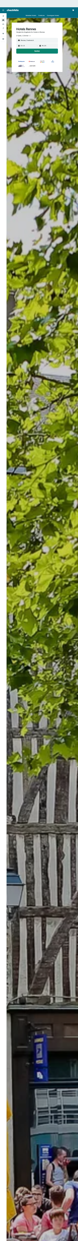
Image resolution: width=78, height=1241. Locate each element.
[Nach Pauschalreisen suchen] (3, 28)
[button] (3, 10)
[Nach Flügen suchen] (3, 16)
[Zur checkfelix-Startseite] (13, 10)
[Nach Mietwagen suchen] (3, 24)
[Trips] (3, 33)
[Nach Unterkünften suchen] (3, 20)
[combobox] (23, 36)
